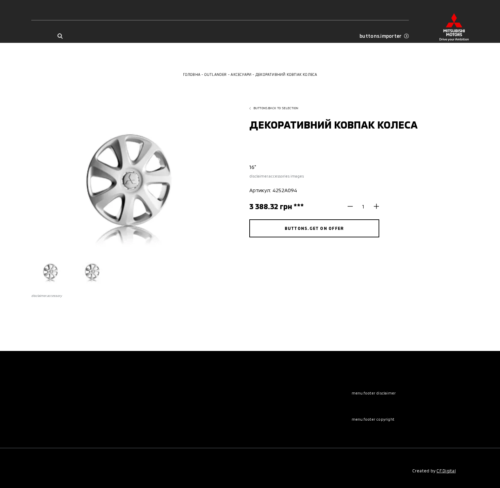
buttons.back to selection (276, 108)
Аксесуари (241, 74)
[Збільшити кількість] (374, 206)
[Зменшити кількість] (353, 206)
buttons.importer (380, 36)
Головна (192, 74)
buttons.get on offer (314, 228)
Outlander (215, 74)
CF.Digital (445, 470)
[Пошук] (60, 36)
